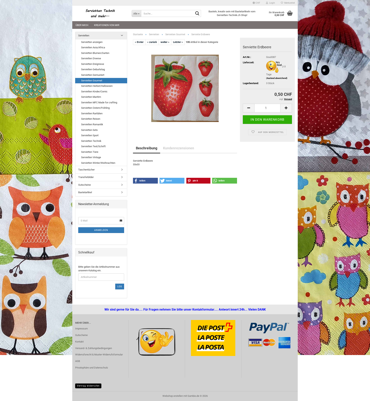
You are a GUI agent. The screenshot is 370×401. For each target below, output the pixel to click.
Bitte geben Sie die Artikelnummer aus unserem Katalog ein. (99, 268)
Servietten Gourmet (91, 80)
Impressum (81, 328)
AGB (77, 361)
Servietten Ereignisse (92, 64)
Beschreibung (146, 148)
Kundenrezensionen (178, 148)
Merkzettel (289, 3)
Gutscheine (84, 184)
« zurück (152, 42)
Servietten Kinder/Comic (94, 91)
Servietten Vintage (91, 157)
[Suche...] (197, 13)
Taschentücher (86, 169)
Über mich (82, 25)
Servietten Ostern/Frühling (95, 107)
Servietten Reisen (90, 118)
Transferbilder (86, 177)
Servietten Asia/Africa (93, 47)
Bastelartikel (85, 192)
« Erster (139, 42)
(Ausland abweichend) (276, 78)
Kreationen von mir (106, 25)
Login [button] (271, 3)
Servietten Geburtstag (93, 69)
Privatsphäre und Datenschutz (91, 367)
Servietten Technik (91, 141)
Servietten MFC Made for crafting (99, 102)
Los (119, 286)
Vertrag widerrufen (88, 385)
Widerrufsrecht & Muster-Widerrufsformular (99, 354)
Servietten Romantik (92, 124)
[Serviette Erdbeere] (185, 88)
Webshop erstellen (172, 395)
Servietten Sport (89, 135)
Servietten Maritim (91, 96)
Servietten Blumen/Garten (95, 53)
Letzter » (178, 42)
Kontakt (79, 341)
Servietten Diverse (91, 58)
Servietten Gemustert (92, 75)
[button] (256, 3)
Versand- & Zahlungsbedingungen (93, 348)
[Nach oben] (10, 395)
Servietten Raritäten (92, 113)
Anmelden (101, 230)
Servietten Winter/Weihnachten (98, 162)
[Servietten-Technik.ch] (100, 13)
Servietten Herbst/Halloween (97, 85)
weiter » (165, 42)
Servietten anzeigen (92, 42)
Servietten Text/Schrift (93, 146)
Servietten (83, 35)
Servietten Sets (89, 130)
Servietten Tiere (89, 151)
